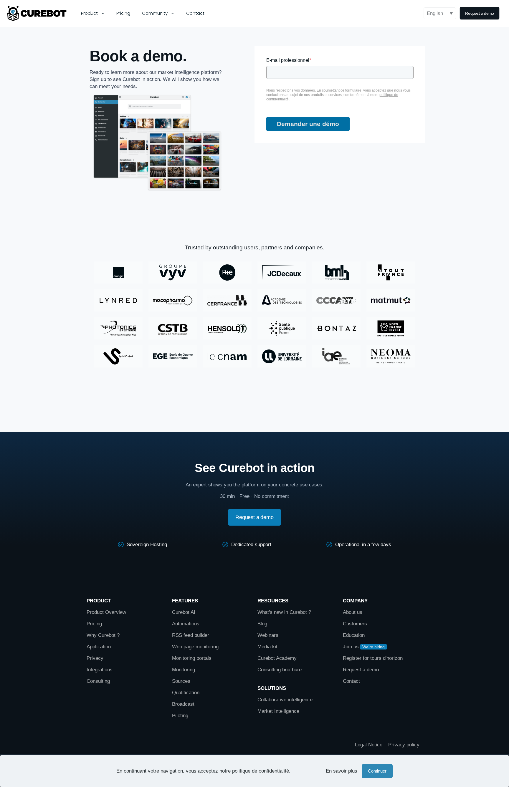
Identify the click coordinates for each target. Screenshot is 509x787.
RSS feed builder (190, 635)
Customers (355, 624)
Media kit (267, 647)
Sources (181, 681)
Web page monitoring (195, 647)
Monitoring (183, 669)
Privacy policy (403, 745)
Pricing (94, 624)
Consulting (98, 681)
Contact (351, 681)
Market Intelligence (278, 711)
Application (99, 647)
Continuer (377, 770)
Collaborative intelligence (285, 699)
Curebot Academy (277, 658)
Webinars (267, 635)
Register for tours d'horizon (373, 658)
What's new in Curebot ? (284, 612)
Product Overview (106, 612)
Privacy (95, 658)
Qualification (185, 692)
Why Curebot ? (103, 635)
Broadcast (183, 704)
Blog (262, 624)
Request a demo (361, 669)
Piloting (180, 715)
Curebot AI (183, 612)
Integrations (100, 669)
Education (354, 635)
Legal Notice (368, 745)
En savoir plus (341, 771)
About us (352, 612)
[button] (440, 13)
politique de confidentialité (260, 771)
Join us (351, 647)
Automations (185, 624)
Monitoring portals (191, 658)
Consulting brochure (279, 669)
